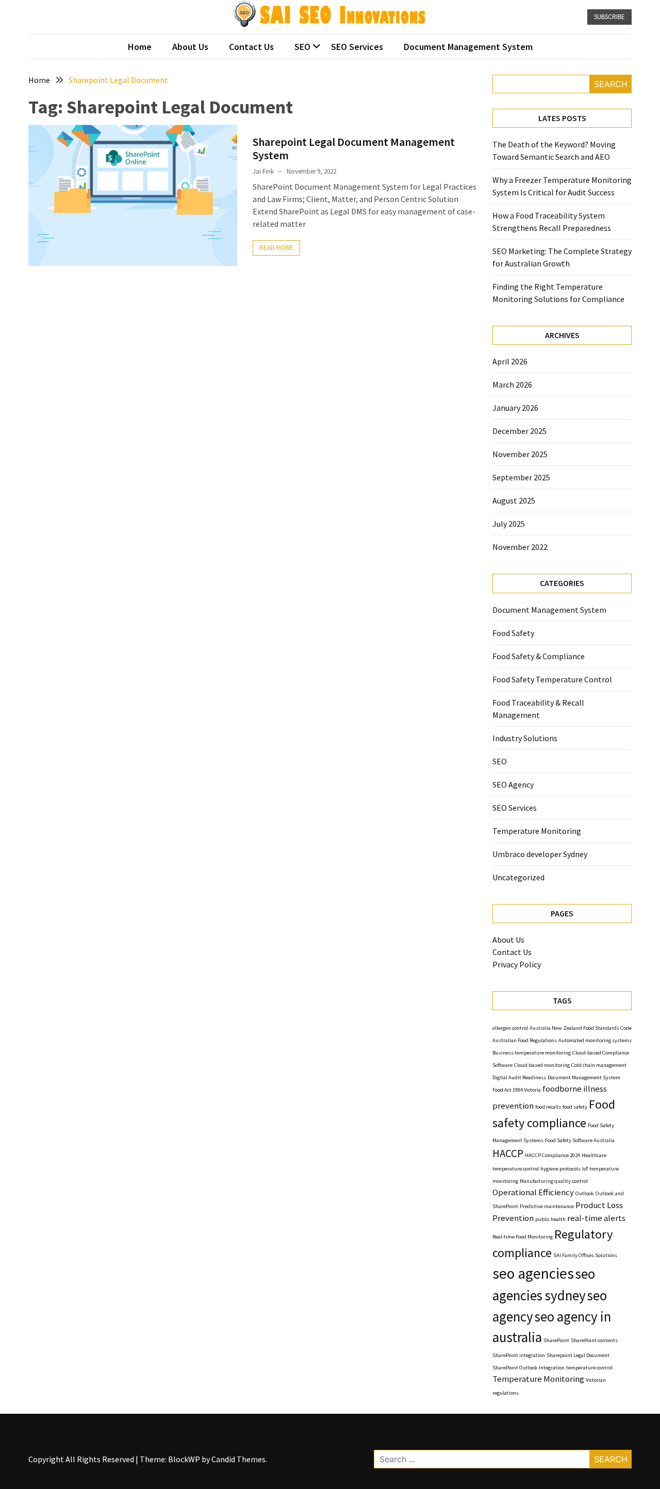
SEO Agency (513, 784)
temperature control (589, 1367)
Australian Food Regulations (524, 1040)
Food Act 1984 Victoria (516, 1089)
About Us (190, 47)
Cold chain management (598, 1065)
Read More (276, 247)
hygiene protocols (560, 1168)
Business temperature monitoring (531, 1052)
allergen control (510, 1028)
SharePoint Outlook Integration (528, 1367)
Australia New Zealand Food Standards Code (581, 1028)
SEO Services (357, 47)
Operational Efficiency (533, 1192)
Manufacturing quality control (554, 1181)
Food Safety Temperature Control (552, 679)
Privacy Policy (516, 964)
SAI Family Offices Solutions (585, 1255)
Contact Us (251, 47)
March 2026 (512, 384)
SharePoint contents (594, 1340)
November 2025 (520, 454)
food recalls (548, 1106)
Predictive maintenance (547, 1206)
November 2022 (520, 547)
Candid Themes (238, 1459)
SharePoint (556, 1340)
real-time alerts (596, 1218)
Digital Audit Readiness (519, 1077)
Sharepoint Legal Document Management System (354, 148)
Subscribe (609, 16)
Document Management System (468, 47)
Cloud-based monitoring (542, 1065)
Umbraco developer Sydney (539, 854)
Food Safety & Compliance (538, 656)
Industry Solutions (524, 738)
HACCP (507, 1153)
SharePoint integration (518, 1355)
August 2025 (513, 500)
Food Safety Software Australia (580, 1140)
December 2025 (519, 431)
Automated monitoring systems (595, 1040)
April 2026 (509, 361)
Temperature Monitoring (536, 831)
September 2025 (521, 477)
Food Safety (513, 633)
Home (140, 47)
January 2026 (515, 408)
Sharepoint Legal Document (578, 1355)
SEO (302, 47)
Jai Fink (263, 171)
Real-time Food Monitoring (522, 1236)
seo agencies (533, 1273)
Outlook (584, 1193)
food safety (575, 1106)
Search (611, 84)
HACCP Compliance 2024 (552, 1155)
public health (550, 1219)
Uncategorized (518, 877)
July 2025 (508, 523)
